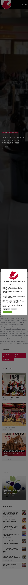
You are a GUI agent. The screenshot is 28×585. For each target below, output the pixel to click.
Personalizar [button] (6, 309)
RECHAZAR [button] (14, 309)
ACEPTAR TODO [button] (7, 312)
